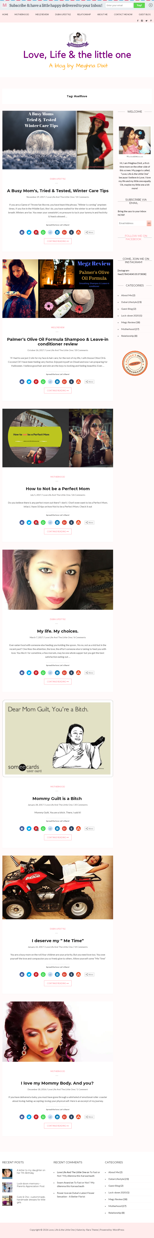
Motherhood (22, 14)
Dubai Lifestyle (63, 14)
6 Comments (80, 637)
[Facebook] (137, 20)
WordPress (118, 1229)
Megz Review (42, 14)
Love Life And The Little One (60, 197)
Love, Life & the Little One (62, 1229)
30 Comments (81, 350)
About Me (102, 14)
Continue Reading (56, 241)
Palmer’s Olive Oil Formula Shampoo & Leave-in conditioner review (57, 342)
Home (5, 14)
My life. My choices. (57, 631)
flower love (63, 1192)
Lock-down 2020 (130, 315)
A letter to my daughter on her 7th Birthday (31, 1171)
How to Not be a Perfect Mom (58, 488)
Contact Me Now (123, 14)
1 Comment (82, 1089)
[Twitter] (147, 20)
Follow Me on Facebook (136, 237)
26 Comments (78, 495)
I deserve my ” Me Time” (58, 940)
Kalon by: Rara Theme (87, 1229)
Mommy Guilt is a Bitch (57, 798)
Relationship (84, 14)
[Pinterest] (151, 20)
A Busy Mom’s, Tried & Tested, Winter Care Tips (58, 190)
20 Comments (81, 804)
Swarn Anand (63, 1182)
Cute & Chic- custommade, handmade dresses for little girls (31, 1200)
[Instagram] (142, 20)
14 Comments (82, 197)
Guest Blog (145, 14)
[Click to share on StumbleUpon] (78, 232)
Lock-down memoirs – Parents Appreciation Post (31, 1185)
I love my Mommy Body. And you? (58, 1083)
